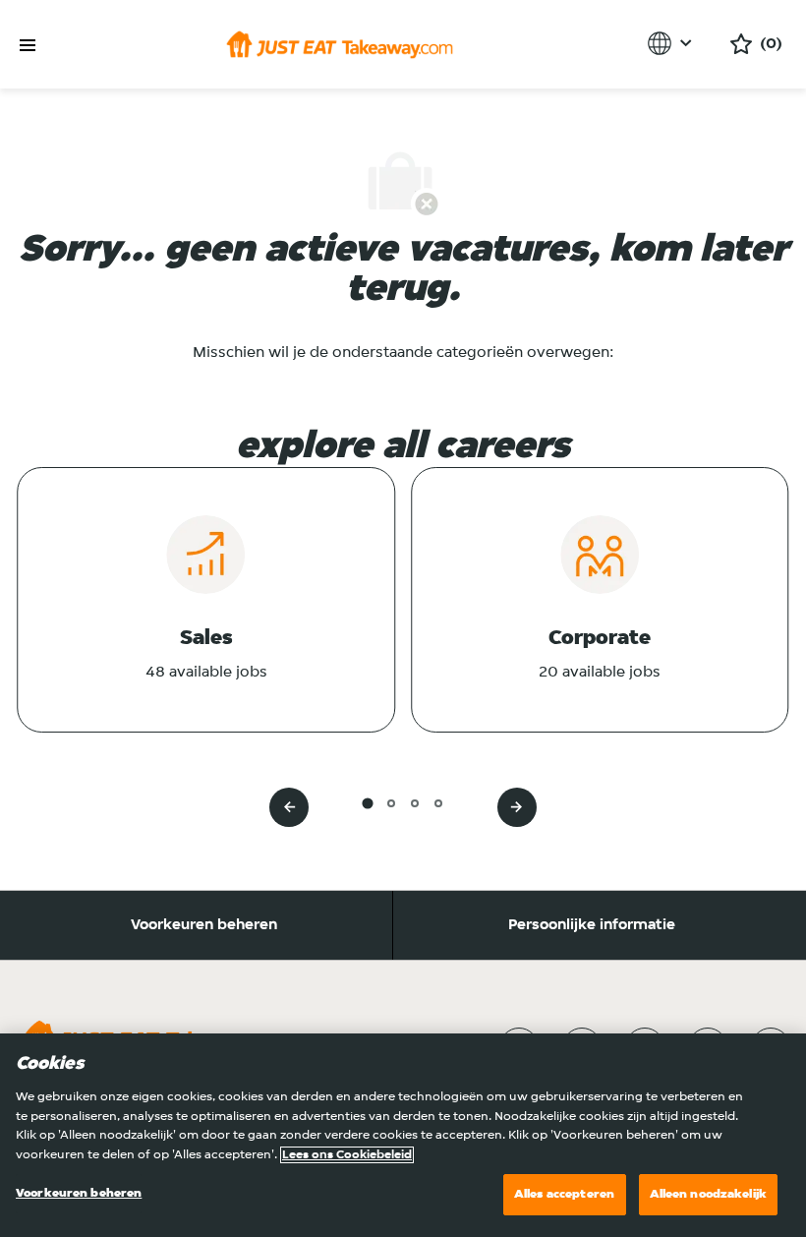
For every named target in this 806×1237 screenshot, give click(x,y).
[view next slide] (517, 807)
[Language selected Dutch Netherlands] (673, 43)
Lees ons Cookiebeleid (347, 1155)
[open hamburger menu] (27, 45)
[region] (403, 1135)
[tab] (367, 802)
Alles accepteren (564, 1194)
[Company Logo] (339, 44)
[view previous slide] (289, 807)
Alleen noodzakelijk (708, 1194)
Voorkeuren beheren (204, 925)
